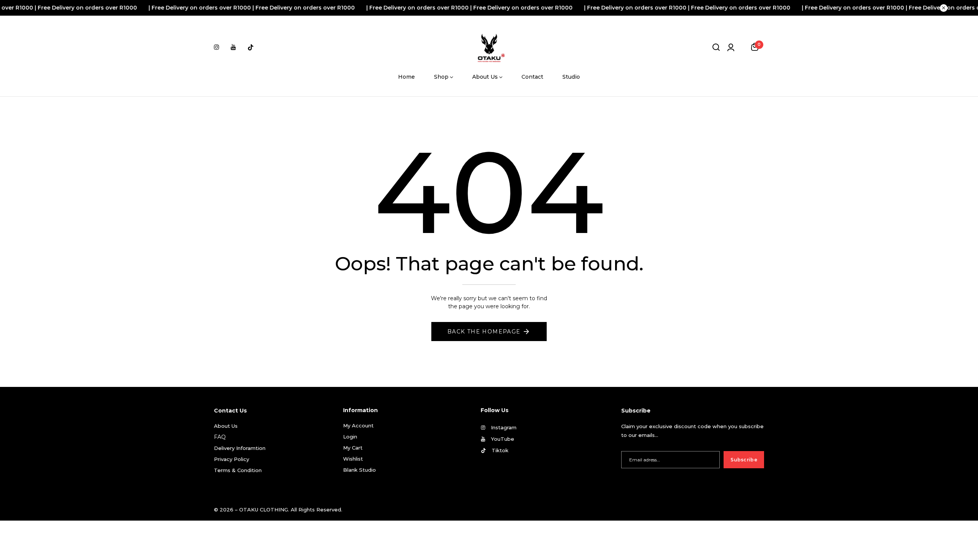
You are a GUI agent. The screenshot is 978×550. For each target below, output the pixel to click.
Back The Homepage (484, 331)
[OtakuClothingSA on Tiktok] (251, 47)
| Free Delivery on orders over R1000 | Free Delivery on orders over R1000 (232, 7)
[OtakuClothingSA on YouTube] (233, 47)
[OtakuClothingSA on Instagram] (216, 47)
